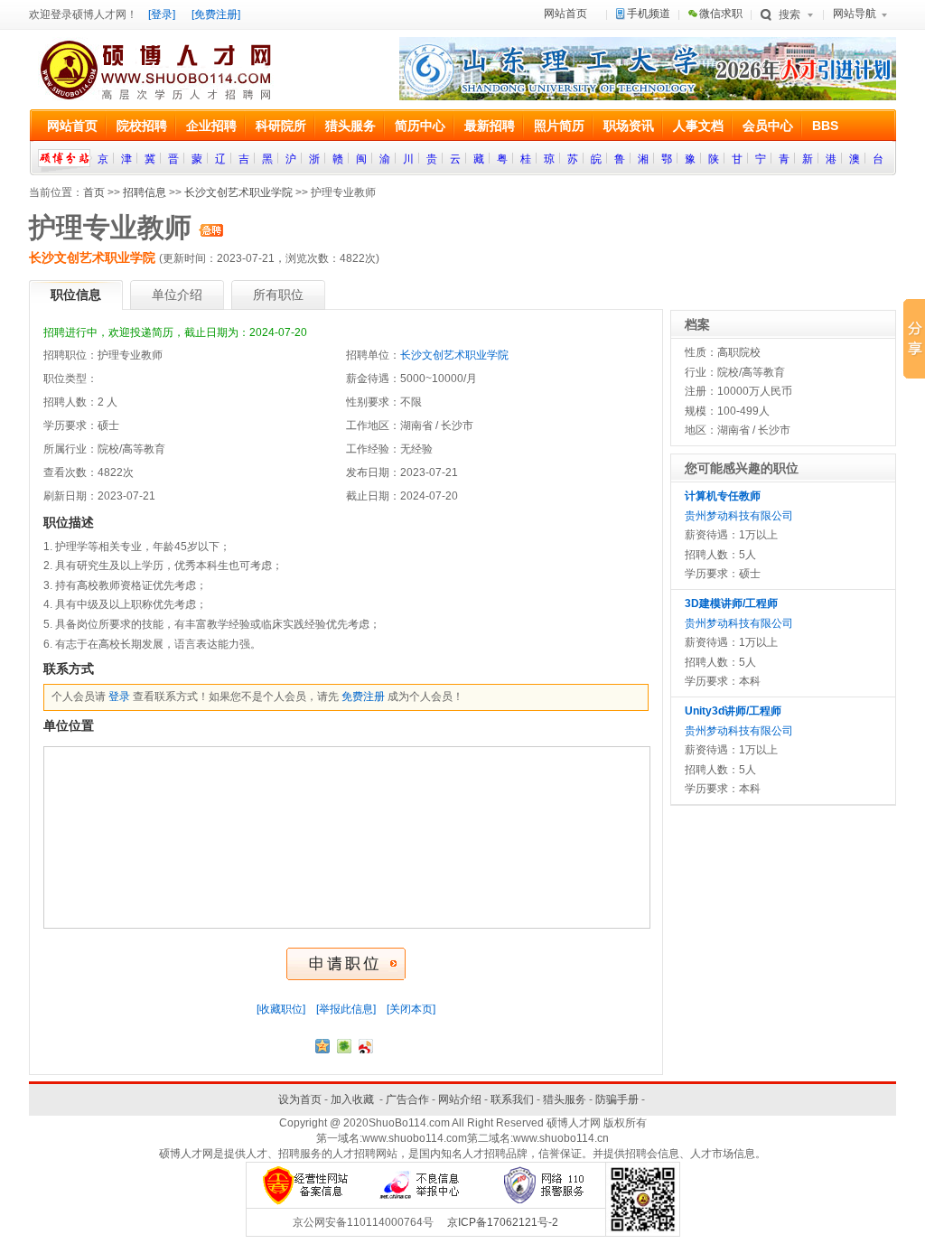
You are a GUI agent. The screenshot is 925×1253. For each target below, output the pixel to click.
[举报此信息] (346, 1009)
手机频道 (648, 13)
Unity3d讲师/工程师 (733, 711)
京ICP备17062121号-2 (502, 1222)
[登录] (161, 14)
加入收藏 (352, 1099)
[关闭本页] (411, 1009)
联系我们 (512, 1099)
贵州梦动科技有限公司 (739, 516)
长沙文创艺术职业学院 (238, 192)
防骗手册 (617, 1099)
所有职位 (278, 294)
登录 (119, 696)
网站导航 (854, 13)
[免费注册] (216, 14)
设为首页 (300, 1099)
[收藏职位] (281, 1009)
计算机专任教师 (723, 496)
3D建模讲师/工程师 (731, 603)
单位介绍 (177, 294)
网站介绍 (459, 1099)
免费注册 (363, 696)
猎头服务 (564, 1099)
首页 (94, 192)
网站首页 (565, 13)
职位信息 (76, 294)
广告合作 (407, 1099)
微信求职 (721, 13)
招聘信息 (144, 192)
